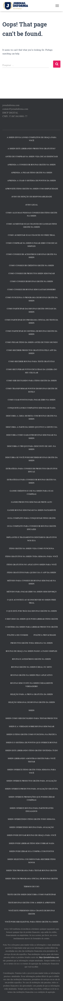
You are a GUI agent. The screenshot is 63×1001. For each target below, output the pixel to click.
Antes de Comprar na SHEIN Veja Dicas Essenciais (31, 156)
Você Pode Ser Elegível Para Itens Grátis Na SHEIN (31, 921)
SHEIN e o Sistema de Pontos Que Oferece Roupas (31, 742)
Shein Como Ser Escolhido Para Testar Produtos (31, 718)
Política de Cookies (17, 635)
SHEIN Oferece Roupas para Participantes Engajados (31, 809)
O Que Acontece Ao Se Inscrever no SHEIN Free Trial (31, 601)
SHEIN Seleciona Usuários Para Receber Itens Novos (31, 860)
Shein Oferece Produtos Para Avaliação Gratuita (31, 788)
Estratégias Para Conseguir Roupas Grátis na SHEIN (31, 481)
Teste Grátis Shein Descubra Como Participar (31, 894)
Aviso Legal (31, 204)
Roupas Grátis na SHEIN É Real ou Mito (31, 667)
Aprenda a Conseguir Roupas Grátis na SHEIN (31, 164)
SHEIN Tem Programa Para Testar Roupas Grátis (31, 870)
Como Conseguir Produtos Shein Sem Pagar (31, 273)
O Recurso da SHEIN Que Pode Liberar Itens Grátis (31, 618)
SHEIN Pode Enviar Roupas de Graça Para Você (31, 835)
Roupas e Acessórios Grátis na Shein (31, 659)
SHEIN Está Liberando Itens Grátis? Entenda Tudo (31, 750)
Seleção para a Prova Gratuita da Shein (31, 694)
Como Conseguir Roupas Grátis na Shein (31, 281)
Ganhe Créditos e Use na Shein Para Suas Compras (31, 492)
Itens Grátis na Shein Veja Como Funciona (31, 548)
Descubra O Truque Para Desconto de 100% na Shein (31, 447)
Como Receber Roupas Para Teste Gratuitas (31, 361)
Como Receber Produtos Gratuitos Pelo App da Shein (31, 351)
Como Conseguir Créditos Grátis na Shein (31, 265)
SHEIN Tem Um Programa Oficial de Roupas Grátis (31, 878)
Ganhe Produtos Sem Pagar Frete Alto (31, 502)
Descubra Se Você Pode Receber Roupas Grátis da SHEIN (31, 459)
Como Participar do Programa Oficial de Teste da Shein (31, 321)
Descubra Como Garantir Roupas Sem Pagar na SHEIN (31, 436)
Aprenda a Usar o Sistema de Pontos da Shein (31, 180)
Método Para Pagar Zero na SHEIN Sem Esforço (32, 591)
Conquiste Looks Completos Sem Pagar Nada (32, 407)
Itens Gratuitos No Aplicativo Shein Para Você (32, 564)
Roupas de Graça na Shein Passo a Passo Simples (31, 651)
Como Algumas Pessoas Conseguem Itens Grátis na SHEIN (31, 214)
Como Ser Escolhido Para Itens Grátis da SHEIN (31, 380)
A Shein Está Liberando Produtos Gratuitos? (31, 148)
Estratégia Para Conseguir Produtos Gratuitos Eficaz (31, 470)
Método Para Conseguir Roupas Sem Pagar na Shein (31, 582)
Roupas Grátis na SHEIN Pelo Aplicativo (31, 675)
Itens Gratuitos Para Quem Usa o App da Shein (31, 572)
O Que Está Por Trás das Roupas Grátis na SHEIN (31, 611)
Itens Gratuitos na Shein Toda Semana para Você (31, 556)
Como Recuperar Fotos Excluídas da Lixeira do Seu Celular (31, 371)
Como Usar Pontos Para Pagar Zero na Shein (31, 399)
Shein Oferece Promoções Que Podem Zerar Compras (32, 798)
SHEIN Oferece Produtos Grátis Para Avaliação (31, 780)
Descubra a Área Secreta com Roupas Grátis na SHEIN (31, 417)
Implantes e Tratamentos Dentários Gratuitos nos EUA (31, 538)
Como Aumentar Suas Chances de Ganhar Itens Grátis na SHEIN (31, 225)
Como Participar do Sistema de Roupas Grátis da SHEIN (31, 332)
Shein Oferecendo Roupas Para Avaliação (31, 827)
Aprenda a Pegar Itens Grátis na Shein (31, 172)
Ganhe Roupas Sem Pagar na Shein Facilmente (31, 510)
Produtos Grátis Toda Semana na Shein (31, 643)
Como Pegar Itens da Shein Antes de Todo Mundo (31, 342)
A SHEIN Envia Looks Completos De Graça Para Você (31, 139)
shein (31, 710)
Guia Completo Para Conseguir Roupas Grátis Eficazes (31, 527)
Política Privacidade (45, 635)
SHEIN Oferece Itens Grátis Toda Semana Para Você (31, 771)
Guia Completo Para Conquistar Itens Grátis (31, 518)
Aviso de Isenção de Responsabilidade (31, 196)
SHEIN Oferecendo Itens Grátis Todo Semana (31, 819)
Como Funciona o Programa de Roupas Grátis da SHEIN (31, 299)
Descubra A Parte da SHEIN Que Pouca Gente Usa (31, 427)
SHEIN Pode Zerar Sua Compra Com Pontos (31, 851)
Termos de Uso (31, 886)
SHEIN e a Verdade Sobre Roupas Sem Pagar (31, 726)
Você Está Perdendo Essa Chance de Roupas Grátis (31, 912)
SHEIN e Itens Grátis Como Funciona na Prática (31, 734)
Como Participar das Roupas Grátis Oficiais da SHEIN (31, 310)
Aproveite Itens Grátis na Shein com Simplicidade (31, 188)
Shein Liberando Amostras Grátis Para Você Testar (31, 760)
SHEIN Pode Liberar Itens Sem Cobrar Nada (31, 843)
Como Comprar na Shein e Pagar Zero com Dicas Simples (31, 244)
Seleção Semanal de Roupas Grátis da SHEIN (31, 702)
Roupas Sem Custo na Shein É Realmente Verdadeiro (31, 684)
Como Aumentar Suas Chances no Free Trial (31, 235)
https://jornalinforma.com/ (49, 957)
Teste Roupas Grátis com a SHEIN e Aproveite (31, 902)
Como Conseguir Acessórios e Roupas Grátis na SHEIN (31, 255)
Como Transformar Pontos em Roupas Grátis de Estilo (31, 390)
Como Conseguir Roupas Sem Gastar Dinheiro (31, 289)
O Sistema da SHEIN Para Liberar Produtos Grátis (31, 626)
